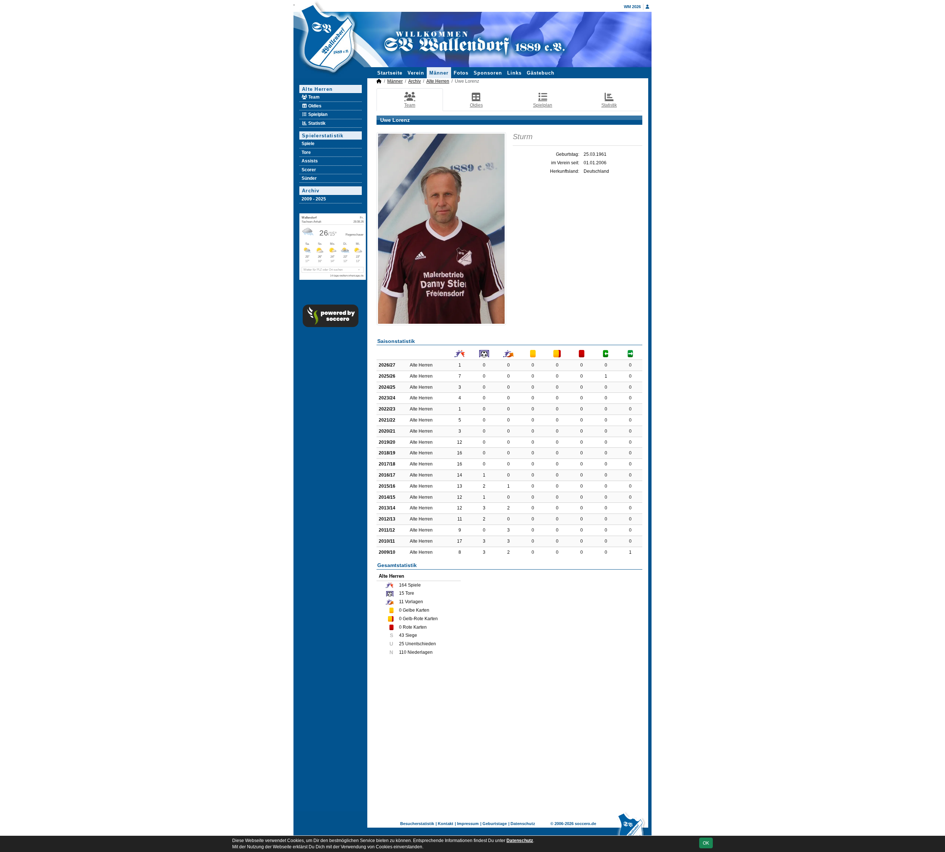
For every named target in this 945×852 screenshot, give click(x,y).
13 (459, 486)
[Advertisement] (509, 738)
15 (401, 593)
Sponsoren (488, 73)
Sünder (309, 178)
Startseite (389, 73)
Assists (310, 161)
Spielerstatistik (323, 135)
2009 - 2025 (314, 199)
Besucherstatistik (417, 823)
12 (459, 442)
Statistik (316, 123)
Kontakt (445, 823)
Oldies (314, 106)
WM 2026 (632, 6)
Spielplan (317, 114)
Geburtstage (494, 823)
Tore (306, 152)
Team (313, 97)
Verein (416, 73)
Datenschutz (523, 823)
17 (459, 541)
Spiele (308, 143)
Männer (439, 73)
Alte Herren (317, 89)
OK (706, 843)
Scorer (309, 169)
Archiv (311, 190)
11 (459, 519)
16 (459, 453)
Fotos (461, 73)
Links (514, 73)
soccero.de (585, 823)
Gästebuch (540, 73)
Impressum (468, 823)
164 (403, 585)
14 (459, 475)
